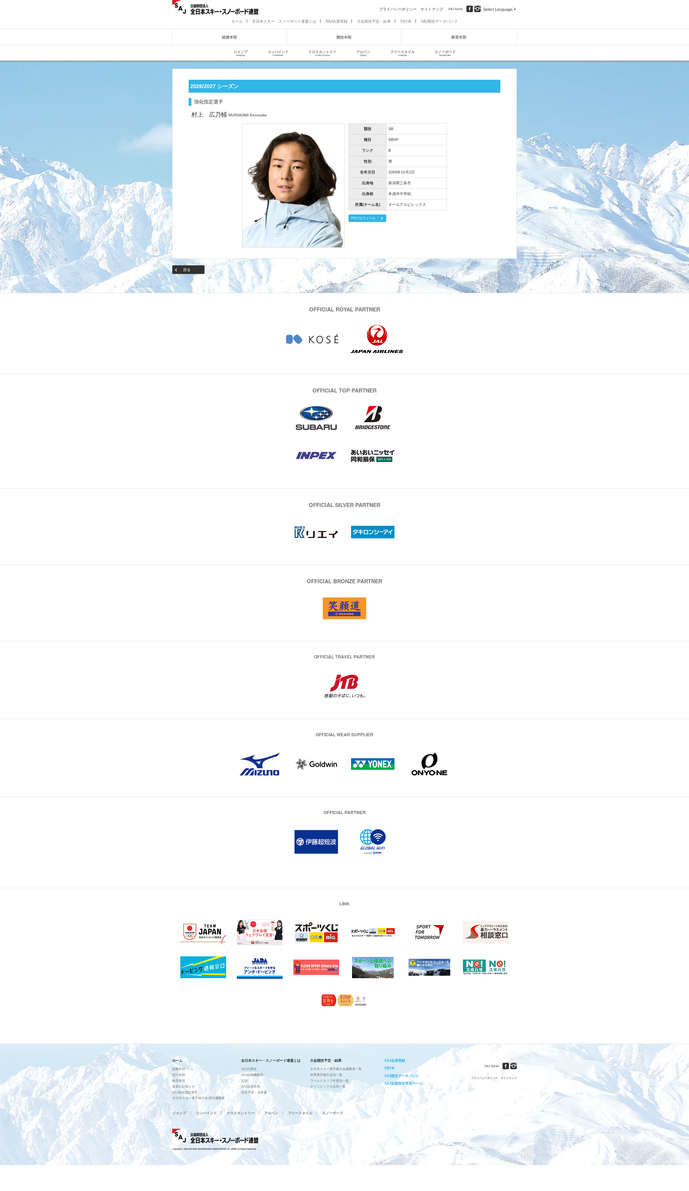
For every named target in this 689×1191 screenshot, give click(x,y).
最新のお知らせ (183, 1086)
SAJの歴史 (249, 1069)
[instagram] (477, 9)
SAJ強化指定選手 (185, 1092)
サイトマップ (431, 9)
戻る (187, 270)
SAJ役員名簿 (250, 1086)
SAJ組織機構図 (252, 1075)
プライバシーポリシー (398, 9)
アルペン (363, 53)
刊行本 (406, 21)
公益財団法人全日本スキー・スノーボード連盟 (215, 1137)
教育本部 (458, 37)
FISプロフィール (363, 218)
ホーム (237, 21)
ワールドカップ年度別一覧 (329, 1081)
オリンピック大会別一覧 (328, 1086)
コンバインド (278, 53)
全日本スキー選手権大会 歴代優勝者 (198, 1098)
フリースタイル (402, 53)
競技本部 (343, 37)
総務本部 (229, 37)
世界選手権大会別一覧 (326, 1075)
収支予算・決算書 (254, 1092)
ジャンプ (241, 53)
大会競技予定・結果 (374, 21)
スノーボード (445, 53)
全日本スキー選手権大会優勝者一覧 (336, 1069)
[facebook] (469, 9)
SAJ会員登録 (336, 21)
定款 (244, 1081)
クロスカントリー (322, 53)
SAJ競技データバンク (439, 21)
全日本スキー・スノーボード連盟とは (284, 21)
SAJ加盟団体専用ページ (403, 1083)
